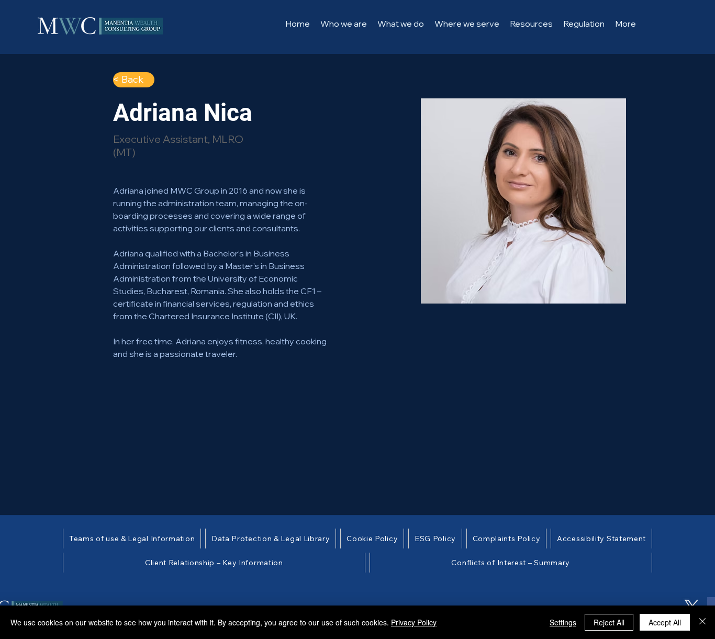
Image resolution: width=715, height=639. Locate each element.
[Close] (702, 622)
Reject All (609, 622)
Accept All (665, 622)
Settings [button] (563, 622)
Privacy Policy (414, 622)
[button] (400, 23)
